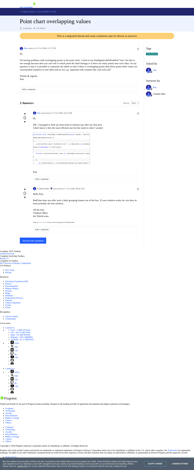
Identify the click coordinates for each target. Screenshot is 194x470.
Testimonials (10, 319)
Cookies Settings (180, 463)
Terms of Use (10, 457)
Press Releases (11, 415)
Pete (25, 48)
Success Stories (11, 316)
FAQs (7, 307)
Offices (8, 423)
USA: (20, 330)
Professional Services (14, 298)
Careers (8, 420)
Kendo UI (4, 258)
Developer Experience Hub (16, 281)
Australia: (22, 339)
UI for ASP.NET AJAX (46, 12)
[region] (97, 464)
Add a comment (28, 89)
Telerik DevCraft (7, 254)
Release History (11, 288)
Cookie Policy (22, 466)
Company (9, 408)
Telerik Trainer (42, 222)
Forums (8, 291)
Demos (8, 284)
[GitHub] (12, 361)
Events (8, 305)
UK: (20, 332)
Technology (10, 411)
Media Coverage (12, 418)
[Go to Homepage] (34, 7)
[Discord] (12, 364)
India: (21, 335)
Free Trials (9, 270)
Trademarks (173, 450)
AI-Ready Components (21, 263)
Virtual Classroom (12, 303)
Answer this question (33, 240)
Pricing (8, 272)
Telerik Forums (28, 12)
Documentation (11, 286)
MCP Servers (5, 263)
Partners (8, 300)
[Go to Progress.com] (8, 399)
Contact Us (10, 328)
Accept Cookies (155, 463)
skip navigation (26, 7)
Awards (8, 413)
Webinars (9, 295)
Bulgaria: (22, 337)
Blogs (7, 293)
